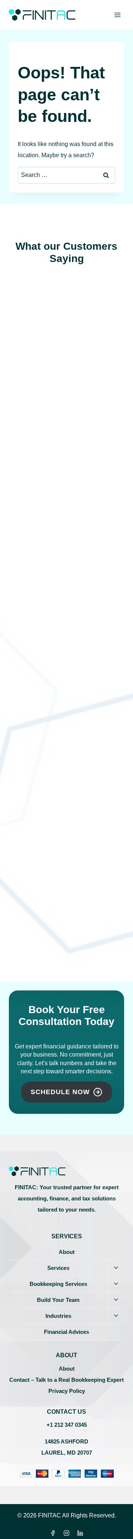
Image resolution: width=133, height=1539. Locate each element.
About (67, 1252)
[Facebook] (53, 1533)
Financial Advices (66, 1332)
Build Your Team (58, 1300)
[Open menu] (117, 14)
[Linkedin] (80, 1533)
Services (58, 1268)
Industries (58, 1316)
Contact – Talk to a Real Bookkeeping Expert (66, 1380)
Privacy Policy (66, 1391)
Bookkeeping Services (58, 1284)
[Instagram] (66, 1533)
